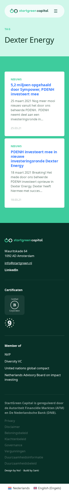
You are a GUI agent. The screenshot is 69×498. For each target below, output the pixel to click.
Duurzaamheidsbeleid (21, 463)
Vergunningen (15, 451)
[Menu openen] (55, 11)
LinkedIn (11, 270)
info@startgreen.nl (18, 263)
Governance (13, 445)
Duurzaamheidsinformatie (24, 457)
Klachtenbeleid (15, 439)
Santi (36, 470)
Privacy (10, 421)
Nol (18, 470)
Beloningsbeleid (16, 433)
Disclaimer (12, 427)
